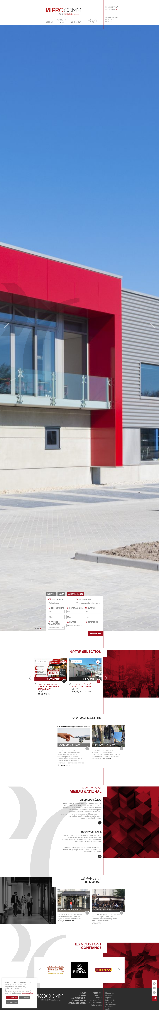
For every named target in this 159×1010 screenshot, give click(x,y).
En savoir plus (27, 993)
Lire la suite (65, 765)
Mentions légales (109, 997)
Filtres (72, 622)
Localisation (84, 599)
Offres (49, 22)
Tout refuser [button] (24, 997)
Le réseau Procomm (77, 1003)
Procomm (97, 993)
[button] (35, 628)
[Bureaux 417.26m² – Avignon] (98, 681)
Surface (91, 608)
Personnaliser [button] (12, 1002)
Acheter (82, 996)
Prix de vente (57, 608)
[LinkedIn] (154, 988)
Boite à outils (96, 1005)
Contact (108, 22)
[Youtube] (154, 992)
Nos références (95, 1003)
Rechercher (95, 634)
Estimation (76, 22)
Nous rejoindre (111, 17)
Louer (83, 993)
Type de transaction (54, 623)
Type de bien (57, 599)
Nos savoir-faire (95, 1000)
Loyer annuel (76, 608)
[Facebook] (154, 983)
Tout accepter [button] (12, 997)
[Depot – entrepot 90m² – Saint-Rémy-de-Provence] (64, 681)
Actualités (110, 19)
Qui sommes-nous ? (96, 997)
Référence (92, 622)
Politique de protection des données (110, 1002)
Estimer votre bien (77, 1001)
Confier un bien (61, 21)
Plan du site (110, 993)
